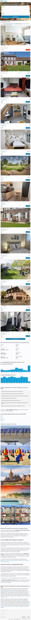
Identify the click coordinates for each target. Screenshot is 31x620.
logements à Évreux (4, 560)
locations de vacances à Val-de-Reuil (15, 560)
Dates (2, 9)
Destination (3, 6)
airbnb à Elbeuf (19, 600)
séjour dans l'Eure (6, 561)
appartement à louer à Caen (10, 591)
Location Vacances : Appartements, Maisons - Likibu (3, 1)
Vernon (2, 420)
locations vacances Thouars (16, 593)
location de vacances (9, 578)
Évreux (2, 417)
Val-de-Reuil (2, 419)
